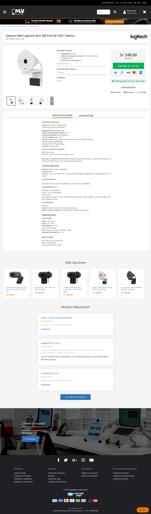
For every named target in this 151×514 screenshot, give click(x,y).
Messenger (129, 92)
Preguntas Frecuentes (22, 476)
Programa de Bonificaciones (123, 476)
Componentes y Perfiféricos (16, 26)
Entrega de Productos (56, 473)
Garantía (51, 476)
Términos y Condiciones (23, 479)
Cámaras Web (33, 26)
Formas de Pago (54, 479)
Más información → (64, 64)
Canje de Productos (120, 479)
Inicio (3, 26)
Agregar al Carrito (128, 65)
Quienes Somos (20, 473)
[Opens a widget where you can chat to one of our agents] (143, 510)
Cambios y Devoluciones (57, 482)
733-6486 (142, 92)
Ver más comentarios (75, 397)
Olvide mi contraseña (90, 476)
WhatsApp (116, 92)
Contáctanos (30, 439)
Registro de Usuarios (90, 473)
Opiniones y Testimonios (23, 482)
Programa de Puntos (121, 473)
